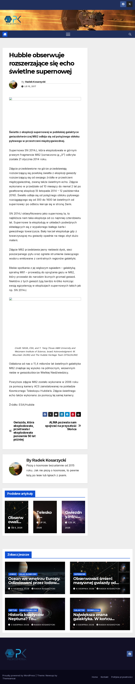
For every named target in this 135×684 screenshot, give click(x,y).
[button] (130, 34)
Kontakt (104, 677)
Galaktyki (79, 610)
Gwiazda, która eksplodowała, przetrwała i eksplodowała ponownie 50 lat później (25, 431)
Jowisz (12, 574)
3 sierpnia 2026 (20, 625)
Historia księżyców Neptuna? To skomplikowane (25, 618)
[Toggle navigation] (68, 34)
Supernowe (79, 574)
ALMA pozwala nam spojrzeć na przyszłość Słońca (61, 426)
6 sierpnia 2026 (20, 589)
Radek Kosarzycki (35, 81)
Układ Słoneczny (28, 574)
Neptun (13, 610)
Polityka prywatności (122, 677)
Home (95, 677)
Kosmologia (94, 610)
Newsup (50, 675)
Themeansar (8, 678)
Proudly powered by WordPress (19, 675)
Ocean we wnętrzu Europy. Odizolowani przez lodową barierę (34, 582)
